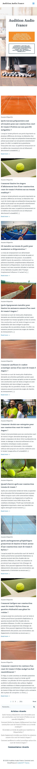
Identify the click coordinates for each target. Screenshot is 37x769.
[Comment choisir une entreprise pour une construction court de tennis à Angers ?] (18, 409)
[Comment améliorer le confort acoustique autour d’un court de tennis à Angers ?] (18, 349)
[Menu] (33, 3)
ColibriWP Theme (23, 763)
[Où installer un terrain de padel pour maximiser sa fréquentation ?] (18, 230)
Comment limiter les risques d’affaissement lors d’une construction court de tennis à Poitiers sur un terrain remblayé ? (18, 724)
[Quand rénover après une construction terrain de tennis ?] (18, 468)
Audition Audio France (13, 3)
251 (21, 702)
